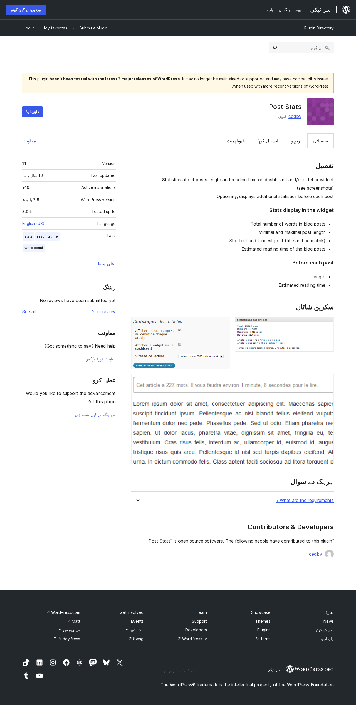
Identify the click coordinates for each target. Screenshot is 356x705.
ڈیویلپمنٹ (235, 141)
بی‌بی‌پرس (69, 629)
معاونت (29, 141)
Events (137, 621)
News (328, 621)
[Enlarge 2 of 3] (223, 324)
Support (199, 621)
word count (33, 248)
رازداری (327, 638)
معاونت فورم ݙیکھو (101, 359)
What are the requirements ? (305, 500)
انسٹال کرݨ (267, 141)
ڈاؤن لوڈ (32, 111)
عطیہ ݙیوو (134, 629)
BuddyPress (66, 638)
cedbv (294, 116)
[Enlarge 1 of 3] (326, 324)
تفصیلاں (320, 141)
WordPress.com (63, 612)
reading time (47, 236)
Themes (262, 621)
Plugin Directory (319, 28)
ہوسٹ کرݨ (325, 629)
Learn (202, 612)
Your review (104, 311)
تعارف (328, 612)
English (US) (33, 223)
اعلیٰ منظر (105, 263)
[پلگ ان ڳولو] (274, 47)
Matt (73, 621)
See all (29, 311)
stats (28, 236)
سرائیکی (274, 669)
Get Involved (132, 612)
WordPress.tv (192, 638)
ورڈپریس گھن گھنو (26, 9)
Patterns (262, 638)
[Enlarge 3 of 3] (326, 381)
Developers (196, 629)
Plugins (263, 629)
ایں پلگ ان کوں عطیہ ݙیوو (95, 414)
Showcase (260, 612)
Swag (136, 638)
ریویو (295, 141)
